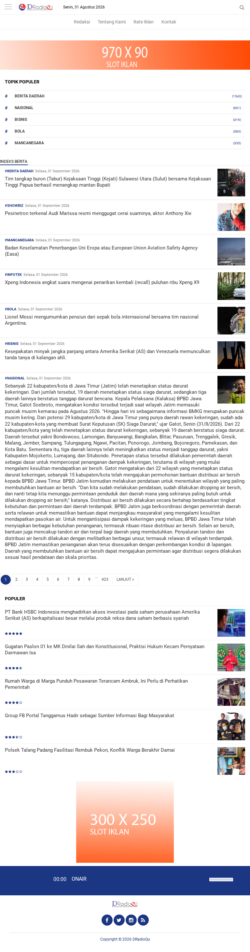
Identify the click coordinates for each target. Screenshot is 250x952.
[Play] (21, 880)
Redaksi (82, 21)
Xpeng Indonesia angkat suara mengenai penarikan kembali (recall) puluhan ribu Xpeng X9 (102, 282)
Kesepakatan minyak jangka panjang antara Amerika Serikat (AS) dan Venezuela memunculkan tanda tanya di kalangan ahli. (107, 354)
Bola (20, 131)
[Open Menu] (8, 7)
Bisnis (21, 119)
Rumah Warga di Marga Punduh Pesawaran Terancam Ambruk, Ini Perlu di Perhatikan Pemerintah (96, 684)
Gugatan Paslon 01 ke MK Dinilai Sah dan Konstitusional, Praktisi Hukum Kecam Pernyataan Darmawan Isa (104, 650)
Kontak (168, 21)
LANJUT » (125, 579)
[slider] (220, 884)
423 (105, 579)
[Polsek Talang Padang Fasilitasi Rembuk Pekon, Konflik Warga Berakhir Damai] (231, 761)
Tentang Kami (112, 21)
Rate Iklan (143, 21)
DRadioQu (141, 939)
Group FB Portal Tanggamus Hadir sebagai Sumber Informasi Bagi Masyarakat (89, 715)
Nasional (24, 108)
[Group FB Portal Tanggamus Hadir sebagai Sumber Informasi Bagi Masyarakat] (231, 727)
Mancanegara (29, 143)
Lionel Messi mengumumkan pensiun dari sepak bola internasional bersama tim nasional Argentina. (102, 320)
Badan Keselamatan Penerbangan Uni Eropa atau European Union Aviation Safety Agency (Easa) (101, 251)
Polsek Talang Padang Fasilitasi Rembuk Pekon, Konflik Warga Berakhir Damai (90, 750)
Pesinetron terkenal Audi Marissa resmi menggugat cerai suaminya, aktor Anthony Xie (98, 213)
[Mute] (202, 879)
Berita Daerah (29, 96)
